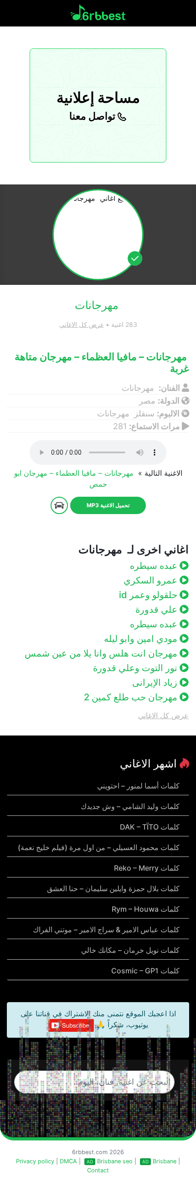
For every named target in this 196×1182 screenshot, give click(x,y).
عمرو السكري (152, 580)
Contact (98, 1170)
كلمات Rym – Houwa (146, 909)
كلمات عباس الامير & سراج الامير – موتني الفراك (106, 929)
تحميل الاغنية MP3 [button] (108, 505)
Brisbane (164, 1161)
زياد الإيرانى (156, 682)
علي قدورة (157, 609)
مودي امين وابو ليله (142, 638)
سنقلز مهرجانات (126, 413)
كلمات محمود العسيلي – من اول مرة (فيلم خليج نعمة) (99, 847)
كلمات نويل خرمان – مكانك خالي (130, 950)
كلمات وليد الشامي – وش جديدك (130, 806)
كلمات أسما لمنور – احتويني (138, 785)
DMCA (68, 1161)
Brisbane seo (115, 1161)
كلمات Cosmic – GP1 (145, 970)
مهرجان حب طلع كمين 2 (132, 697)
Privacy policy (35, 1161)
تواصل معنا (93, 116)
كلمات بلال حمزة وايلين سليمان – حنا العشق (113, 888)
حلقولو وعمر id (149, 594)
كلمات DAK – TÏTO (150, 826)
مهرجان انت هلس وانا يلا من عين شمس (102, 653)
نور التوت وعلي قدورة (136, 667)
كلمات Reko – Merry (147, 867)
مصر (147, 400)
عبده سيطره (155, 565)
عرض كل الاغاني (81, 324)
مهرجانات (139, 388)
